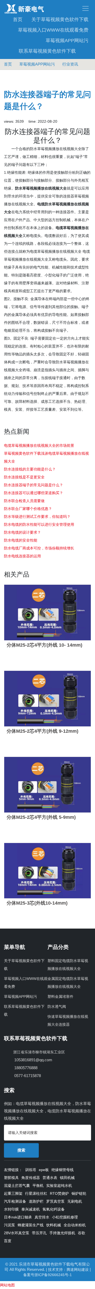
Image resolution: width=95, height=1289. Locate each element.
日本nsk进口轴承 (18, 1217)
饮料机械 (53, 1225)
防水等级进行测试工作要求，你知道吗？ (37, 516)
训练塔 (30, 1170)
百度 (7, 1241)
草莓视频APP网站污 (67, 40)
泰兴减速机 (30, 1209)
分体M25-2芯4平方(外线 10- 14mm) (44, 645)
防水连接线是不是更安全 (24, 477)
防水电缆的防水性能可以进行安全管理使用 (39, 524)
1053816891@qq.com (32, 1060)
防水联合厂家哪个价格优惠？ (28, 509)
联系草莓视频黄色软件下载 (47, 51)
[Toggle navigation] (69, 8)
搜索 (21, 1150)
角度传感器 (30, 1178)
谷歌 (81, 1233)
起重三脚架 (13, 1193)
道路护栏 (36, 1201)
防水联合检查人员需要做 (24, 501)
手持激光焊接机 (62, 1233)
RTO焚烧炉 (59, 1193)
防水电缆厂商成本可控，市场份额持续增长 (39, 548)
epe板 (44, 1170)
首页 (17, 19)
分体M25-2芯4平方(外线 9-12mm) (42, 731)
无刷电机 (74, 1201)
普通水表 (49, 1178)
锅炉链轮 (79, 1193)
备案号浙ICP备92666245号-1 (47, 1275)
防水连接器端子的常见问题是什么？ (33, 485)
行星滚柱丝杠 (36, 1193)
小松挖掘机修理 (65, 1217)
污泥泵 (9, 1225)
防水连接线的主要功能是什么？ (30, 469)
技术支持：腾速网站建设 (68, 1269)
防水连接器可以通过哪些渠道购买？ (33, 493)
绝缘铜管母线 (62, 1170)
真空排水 (42, 1217)
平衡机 (38, 1185)
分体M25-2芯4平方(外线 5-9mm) (41, 817)
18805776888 (25, 1067)
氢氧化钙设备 (53, 1209)
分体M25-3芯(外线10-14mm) (37, 903)
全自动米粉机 (75, 1225)
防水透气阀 (57, 1006)
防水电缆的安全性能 (20, 540)
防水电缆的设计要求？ (22, 532)
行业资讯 (70, 64)
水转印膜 (11, 1209)
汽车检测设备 (15, 1201)
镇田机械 (67, 1178)
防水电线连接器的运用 (22, 556)
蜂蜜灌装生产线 (31, 1225)
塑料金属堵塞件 (60, 996)
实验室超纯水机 (59, 1185)
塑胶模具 (11, 1178)
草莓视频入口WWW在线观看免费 (53, 30)
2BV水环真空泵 (16, 1233)
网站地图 (7, 1285)
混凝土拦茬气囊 (17, 1185)
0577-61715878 (27, 1075)
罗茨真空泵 (55, 1201)
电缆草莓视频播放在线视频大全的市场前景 (39, 445)
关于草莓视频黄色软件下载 (59, 19)
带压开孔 (39, 1233)
